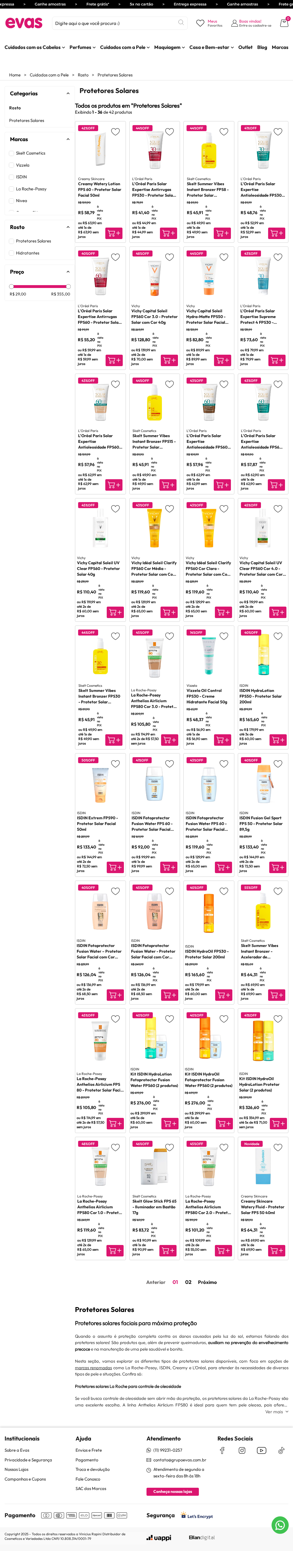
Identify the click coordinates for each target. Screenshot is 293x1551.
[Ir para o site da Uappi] (158, 1538)
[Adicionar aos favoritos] (115, 131)
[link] (33, 47)
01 (175, 1282)
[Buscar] (181, 22)
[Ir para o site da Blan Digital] (201, 1538)
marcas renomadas (93, 1367)
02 (188, 1282)
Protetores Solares (115, 75)
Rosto (83, 75)
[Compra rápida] (113, 233)
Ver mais (274, 1411)
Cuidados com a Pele (49, 75)
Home (15, 75)
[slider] (11, 286)
